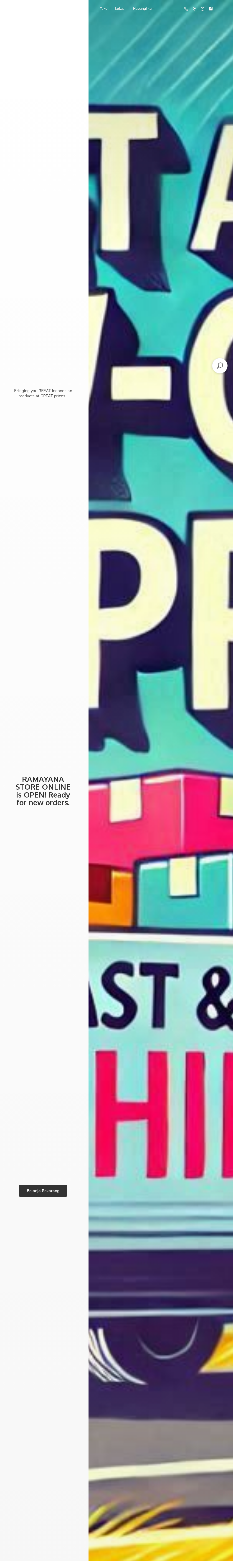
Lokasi (120, 8)
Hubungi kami (144, 8)
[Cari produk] (220, 366)
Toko (103, 8)
